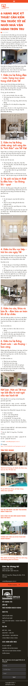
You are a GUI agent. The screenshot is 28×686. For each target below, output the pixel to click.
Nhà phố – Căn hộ (8, 633)
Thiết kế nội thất (7, 618)
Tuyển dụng (6, 653)
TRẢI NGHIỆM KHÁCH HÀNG (11, 608)
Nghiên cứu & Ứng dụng (10, 648)
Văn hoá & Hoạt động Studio (11, 650)
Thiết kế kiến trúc (7, 615)
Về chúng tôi (7, 602)
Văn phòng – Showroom (10, 635)
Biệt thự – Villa (6, 630)
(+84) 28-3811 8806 (7, 569)
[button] (14, 1)
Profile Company (12, 584)
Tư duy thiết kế (6, 645)
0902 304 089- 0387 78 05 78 (10, 570)
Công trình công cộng (10, 638)
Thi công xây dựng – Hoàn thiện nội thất (13, 621)
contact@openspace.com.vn (9, 581)
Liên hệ (4, 605)
